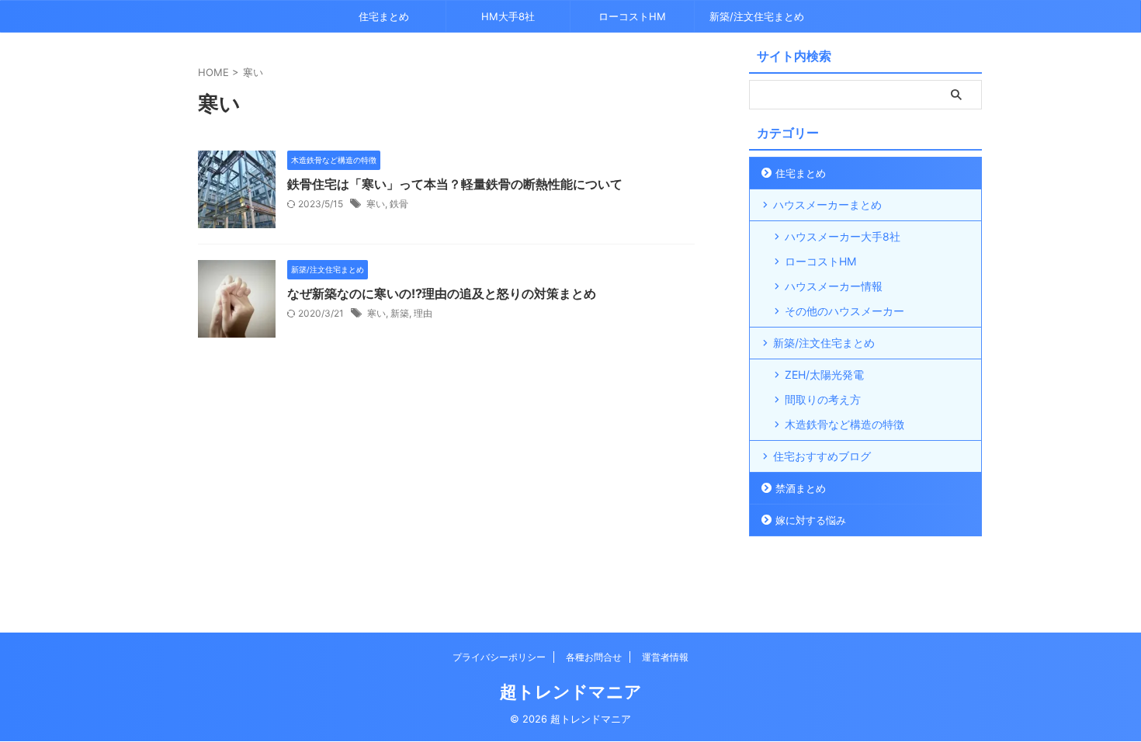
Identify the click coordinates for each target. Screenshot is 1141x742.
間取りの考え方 (823, 399)
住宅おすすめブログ (822, 456)
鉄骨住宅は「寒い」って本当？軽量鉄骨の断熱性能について (455, 184)
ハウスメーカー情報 (834, 286)
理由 (423, 313)
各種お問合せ (594, 657)
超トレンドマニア (571, 691)
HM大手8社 (508, 16)
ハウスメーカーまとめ (827, 204)
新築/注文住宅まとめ (756, 16)
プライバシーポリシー (499, 657)
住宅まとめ (384, 16)
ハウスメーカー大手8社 (842, 236)
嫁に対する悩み (810, 520)
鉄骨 (399, 204)
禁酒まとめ (800, 488)
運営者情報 (665, 657)
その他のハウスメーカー (844, 310)
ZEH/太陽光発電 (824, 374)
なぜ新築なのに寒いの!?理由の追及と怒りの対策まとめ (441, 293)
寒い (375, 204)
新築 (399, 313)
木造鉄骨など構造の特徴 (844, 424)
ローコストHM (632, 16)
